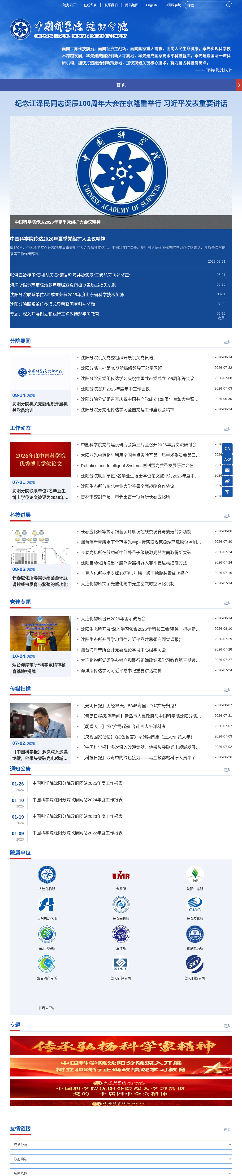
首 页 (121, 85)
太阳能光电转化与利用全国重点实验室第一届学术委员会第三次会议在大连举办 (141, 455)
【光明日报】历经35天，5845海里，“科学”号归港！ (130, 705)
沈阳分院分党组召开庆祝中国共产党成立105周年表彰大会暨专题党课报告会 (141, 399)
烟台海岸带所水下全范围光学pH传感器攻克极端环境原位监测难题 (141, 542)
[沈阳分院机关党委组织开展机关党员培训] (40, 372)
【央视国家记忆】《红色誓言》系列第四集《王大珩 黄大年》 (138, 737)
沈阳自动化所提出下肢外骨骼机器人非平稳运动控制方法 (134, 563)
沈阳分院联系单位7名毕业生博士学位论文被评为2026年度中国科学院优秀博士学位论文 (40, 495)
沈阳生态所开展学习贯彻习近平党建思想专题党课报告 (132, 639)
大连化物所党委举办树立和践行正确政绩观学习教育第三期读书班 (141, 660)
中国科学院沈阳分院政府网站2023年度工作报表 (77, 816)
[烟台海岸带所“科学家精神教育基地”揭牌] (40, 633)
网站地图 (131, 5)
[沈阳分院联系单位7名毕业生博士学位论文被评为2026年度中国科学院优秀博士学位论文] (40, 459)
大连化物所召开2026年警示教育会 (113, 618)
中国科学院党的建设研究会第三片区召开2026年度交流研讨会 (139, 445)
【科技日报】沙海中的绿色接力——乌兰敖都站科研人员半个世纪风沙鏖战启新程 (141, 757)
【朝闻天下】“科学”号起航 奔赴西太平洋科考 (123, 726)
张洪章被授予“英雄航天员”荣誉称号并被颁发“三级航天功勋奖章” (70, 275)
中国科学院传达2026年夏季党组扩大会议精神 (57, 239)
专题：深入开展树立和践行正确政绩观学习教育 (54, 314)
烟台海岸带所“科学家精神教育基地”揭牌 (38, 668)
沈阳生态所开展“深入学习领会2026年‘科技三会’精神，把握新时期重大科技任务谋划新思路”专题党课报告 (141, 629)
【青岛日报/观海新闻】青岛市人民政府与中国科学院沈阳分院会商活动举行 (141, 716)
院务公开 (69, 5)
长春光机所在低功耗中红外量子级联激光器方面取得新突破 (136, 552)
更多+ (222, 318)
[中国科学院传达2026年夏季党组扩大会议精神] (121, 172)
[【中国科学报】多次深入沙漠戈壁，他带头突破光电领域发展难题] (40, 720)
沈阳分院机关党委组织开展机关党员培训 (40, 407)
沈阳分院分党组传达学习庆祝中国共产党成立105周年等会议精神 (141, 378)
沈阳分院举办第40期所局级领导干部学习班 (121, 368)
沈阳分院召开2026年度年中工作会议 (115, 389)
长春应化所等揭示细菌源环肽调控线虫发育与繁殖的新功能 (40, 581)
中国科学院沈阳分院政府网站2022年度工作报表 (77, 833)
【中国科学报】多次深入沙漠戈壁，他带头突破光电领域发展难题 (40, 756)
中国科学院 (172, 5)
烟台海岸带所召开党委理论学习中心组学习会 (123, 650)
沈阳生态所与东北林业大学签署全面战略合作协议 (127, 486)
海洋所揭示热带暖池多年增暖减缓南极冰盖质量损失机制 (63, 285)
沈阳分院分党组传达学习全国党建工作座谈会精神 (127, 410)
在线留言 (90, 5)
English (151, 5)
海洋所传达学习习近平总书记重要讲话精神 (121, 670)
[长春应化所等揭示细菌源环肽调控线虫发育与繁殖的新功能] (40, 546)
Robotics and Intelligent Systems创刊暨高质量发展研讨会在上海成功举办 (141, 465)
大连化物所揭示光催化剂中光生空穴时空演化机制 (127, 583)
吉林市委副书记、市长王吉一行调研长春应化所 (125, 497)
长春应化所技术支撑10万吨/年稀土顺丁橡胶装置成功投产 (135, 573)
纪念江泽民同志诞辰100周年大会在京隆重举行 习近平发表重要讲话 (121, 103)
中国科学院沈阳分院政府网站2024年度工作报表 (77, 800)
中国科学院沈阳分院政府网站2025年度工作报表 (77, 783)
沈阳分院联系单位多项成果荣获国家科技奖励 (52, 304)
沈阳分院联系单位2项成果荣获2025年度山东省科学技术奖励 (67, 294)
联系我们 (111, 5)
